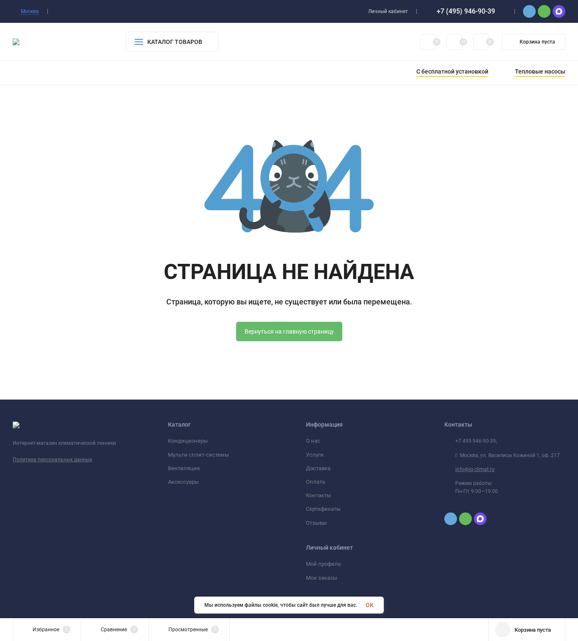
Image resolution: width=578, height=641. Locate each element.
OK (370, 605)
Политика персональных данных (52, 460)
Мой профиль (323, 564)
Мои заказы (321, 578)
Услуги (315, 455)
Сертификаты (323, 509)
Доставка (318, 468)
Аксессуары (183, 482)
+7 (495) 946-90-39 (466, 11)
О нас (313, 441)
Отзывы (316, 523)
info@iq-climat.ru (475, 469)
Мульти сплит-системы (198, 455)
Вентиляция (184, 468)
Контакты (318, 495)
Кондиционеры (188, 441)
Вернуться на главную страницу (289, 331)
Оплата (315, 482)
